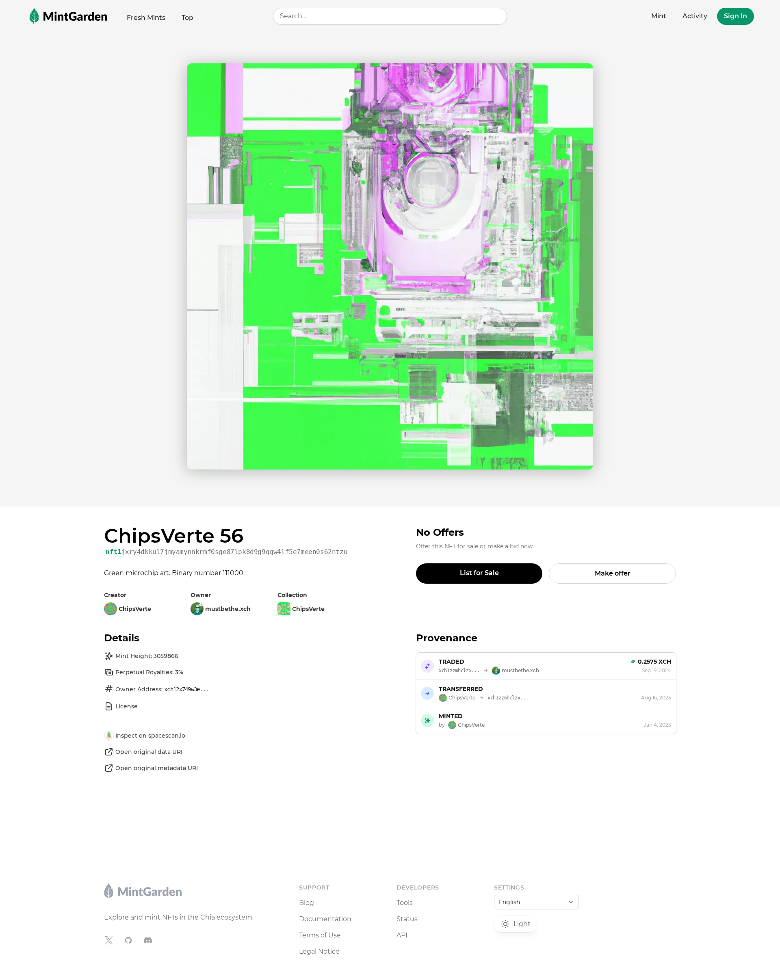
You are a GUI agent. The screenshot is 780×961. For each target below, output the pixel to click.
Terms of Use (320, 935)
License (126, 706)
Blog (306, 903)
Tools (404, 903)
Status (407, 919)
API (401, 935)
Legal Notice (319, 951)
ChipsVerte (308, 609)
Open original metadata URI (156, 768)
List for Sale (479, 573)
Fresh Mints (146, 18)
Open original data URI (148, 751)
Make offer (612, 573)
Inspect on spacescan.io (150, 735)
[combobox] (390, 16)
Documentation (325, 919)
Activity (694, 16)
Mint (658, 16)
